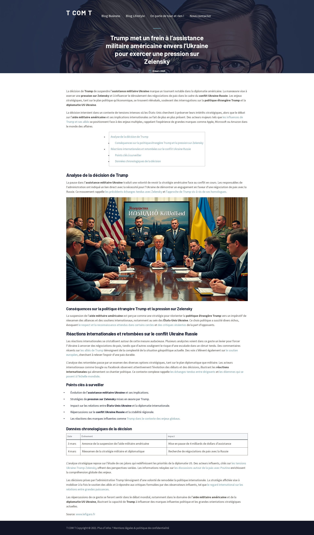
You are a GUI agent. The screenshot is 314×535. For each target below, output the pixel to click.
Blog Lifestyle (135, 16)
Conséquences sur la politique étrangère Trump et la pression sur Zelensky (159, 143)
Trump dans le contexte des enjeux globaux (153, 418)
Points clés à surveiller (128, 155)
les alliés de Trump (91, 350)
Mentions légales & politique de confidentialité (141, 528)
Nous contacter (200, 16)
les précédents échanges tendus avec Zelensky (133, 192)
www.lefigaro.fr (85, 514)
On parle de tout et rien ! (167, 16)
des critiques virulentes (172, 325)
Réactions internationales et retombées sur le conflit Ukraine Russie (151, 149)
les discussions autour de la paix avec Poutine (202, 468)
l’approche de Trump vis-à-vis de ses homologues (196, 192)
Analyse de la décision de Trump (129, 136)
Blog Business (110, 16)
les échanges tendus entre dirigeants (192, 372)
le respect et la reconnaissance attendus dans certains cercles (116, 325)
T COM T (79, 13)
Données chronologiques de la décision (138, 161)
